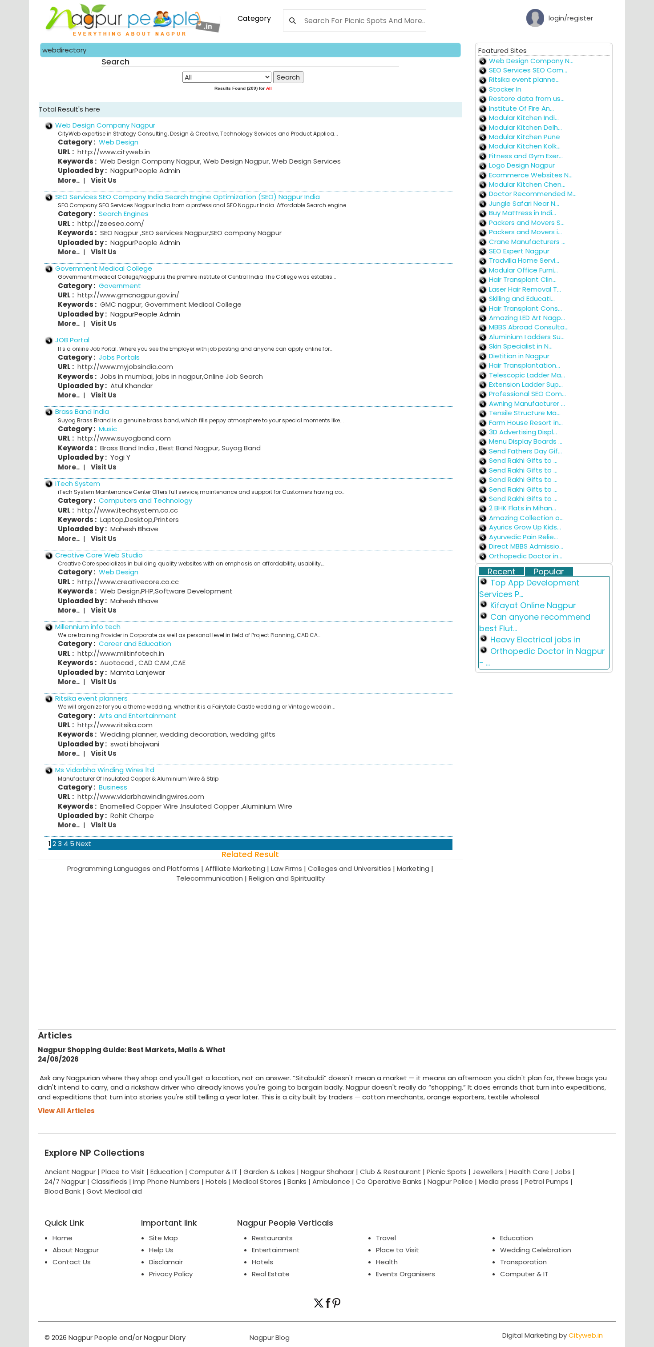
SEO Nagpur (120, 232)
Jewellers (487, 1171)
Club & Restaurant (390, 1171)
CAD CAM (154, 662)
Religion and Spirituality (287, 878)
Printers (166, 519)
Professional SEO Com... (527, 393)
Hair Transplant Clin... (523, 279)
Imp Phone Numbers (166, 1181)
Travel (386, 1238)
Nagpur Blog (269, 1337)
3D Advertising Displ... (523, 432)
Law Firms (289, 868)
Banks (297, 1181)
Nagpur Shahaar (327, 1171)
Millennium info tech (88, 626)
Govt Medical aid (114, 1191)
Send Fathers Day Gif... (525, 451)
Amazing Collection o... (526, 517)
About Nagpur (75, 1250)
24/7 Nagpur (64, 1181)
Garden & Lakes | (272, 1171)
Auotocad (117, 662)
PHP (147, 591)
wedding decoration (192, 734)
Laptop (112, 519)
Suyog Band (240, 448)
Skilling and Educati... (522, 298)
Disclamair (166, 1262)
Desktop (139, 519)
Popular (549, 572)
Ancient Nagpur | (72, 1171)
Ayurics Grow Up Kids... (525, 527)
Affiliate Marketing (238, 868)
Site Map (163, 1238)
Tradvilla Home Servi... (524, 260)
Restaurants (272, 1238)
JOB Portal (72, 340)
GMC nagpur (120, 304)
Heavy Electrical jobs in (535, 639)
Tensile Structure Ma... (525, 412)
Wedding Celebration (535, 1250)
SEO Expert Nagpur (519, 251)
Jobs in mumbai (126, 376)
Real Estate (271, 1274)
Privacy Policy (171, 1274)
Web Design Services (305, 161)
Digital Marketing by (552, 1335)
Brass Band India (82, 411)
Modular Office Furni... (523, 270)
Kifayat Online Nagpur (533, 605)
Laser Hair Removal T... (525, 289)
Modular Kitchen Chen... (527, 184)
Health (387, 1262)
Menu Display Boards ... (525, 441)
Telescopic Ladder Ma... (527, 375)
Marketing (415, 868)
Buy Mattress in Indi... (522, 212)
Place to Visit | (125, 1171)
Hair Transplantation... (524, 365)
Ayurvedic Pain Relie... (523, 536)
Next (83, 843)
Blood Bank (62, 1191)
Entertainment (276, 1250)
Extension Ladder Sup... (526, 384)
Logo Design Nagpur (522, 165)
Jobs (563, 1171)
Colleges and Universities (352, 868)
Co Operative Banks (389, 1181)
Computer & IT (524, 1274)
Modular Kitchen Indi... (524, 117)
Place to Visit (397, 1250)
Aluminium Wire (267, 806)
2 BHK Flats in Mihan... (522, 508)
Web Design (120, 591)
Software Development (194, 591)
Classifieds (109, 1181)
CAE (179, 662)
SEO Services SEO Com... (528, 70)
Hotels (216, 1181)
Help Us (161, 1250)
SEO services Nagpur (175, 232)
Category (254, 18)
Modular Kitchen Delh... (525, 127)
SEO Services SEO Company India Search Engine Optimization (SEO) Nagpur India (187, 196)
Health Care (529, 1171)
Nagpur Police (450, 1181)
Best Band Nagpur (187, 448)
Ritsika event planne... (524, 79)
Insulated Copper (211, 806)
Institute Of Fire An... (521, 108)
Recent (501, 572)
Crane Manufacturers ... (527, 241)
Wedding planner (128, 734)
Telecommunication (212, 878)
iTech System (77, 483)
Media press (499, 1181)
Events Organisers (405, 1274)
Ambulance (331, 1181)
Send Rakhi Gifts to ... (523, 460)
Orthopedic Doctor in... (525, 556)
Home (62, 1238)
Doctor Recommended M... (533, 193)
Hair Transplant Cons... (525, 308)
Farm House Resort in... (526, 422)
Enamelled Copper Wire (140, 806)
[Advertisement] (305, 949)
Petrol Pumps (547, 1181)
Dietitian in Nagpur (519, 356)
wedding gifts (251, 734)
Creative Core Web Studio (99, 555)
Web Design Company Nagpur (105, 125)
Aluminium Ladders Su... (527, 336)
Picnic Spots (447, 1171)
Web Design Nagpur (235, 161)
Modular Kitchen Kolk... (525, 146)
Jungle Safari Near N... (524, 203)
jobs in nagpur (178, 376)
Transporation (523, 1262)
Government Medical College (103, 268)
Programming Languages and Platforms (136, 868)
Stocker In (505, 89)
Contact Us (71, 1262)
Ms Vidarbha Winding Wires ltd (104, 769)
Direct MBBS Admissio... (526, 546)
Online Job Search (233, 376)
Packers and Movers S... (527, 222)
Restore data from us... (527, 98)
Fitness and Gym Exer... (526, 155)
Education (167, 1171)
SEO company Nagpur (246, 232)
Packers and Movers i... (525, 232)
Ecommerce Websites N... (531, 175)
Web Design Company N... (531, 60)
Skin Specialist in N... (521, 346)
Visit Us (104, 180)
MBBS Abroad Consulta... (529, 327)
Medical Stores (257, 1181)
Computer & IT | (216, 1171)
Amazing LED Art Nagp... (527, 317)
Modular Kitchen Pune (524, 136)
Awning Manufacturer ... (527, 403)
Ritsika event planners (91, 698)
